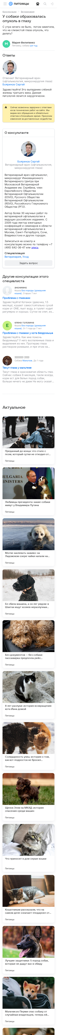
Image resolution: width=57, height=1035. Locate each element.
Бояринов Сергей (14, 84)
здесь (34, 247)
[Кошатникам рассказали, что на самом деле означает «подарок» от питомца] (28, 899)
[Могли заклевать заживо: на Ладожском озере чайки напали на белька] (28, 542)
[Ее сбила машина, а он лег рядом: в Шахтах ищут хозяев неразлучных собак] (28, 593)
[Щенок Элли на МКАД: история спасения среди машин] (28, 797)
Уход (25, 256)
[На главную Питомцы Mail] (21, 4)
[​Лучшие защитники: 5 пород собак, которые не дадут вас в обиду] (28, 950)
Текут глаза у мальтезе (17, 367)
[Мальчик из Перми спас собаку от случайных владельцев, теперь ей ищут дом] (28, 1001)
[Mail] (11, 4)
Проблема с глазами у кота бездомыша (28, 333)
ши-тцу (33, 45)
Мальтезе (27, 360)
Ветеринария (27, 11)
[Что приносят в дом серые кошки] (28, 848)
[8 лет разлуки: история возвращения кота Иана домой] (28, 695)
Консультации (9, 11)
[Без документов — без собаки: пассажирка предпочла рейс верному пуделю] (28, 644)
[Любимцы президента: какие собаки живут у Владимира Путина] (28, 491)
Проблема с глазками (16, 298)
